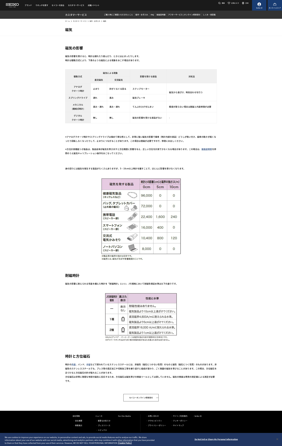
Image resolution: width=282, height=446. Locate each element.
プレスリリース (104, 425)
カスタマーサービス (80, 21)
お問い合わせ (153, 416)
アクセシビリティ (155, 420)
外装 (74, 364)
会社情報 (76, 416)
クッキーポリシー (180, 420)
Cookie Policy (125, 443)
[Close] (277, 439)
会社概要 (78, 420)
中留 (88, 364)
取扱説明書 (207, 149)
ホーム (67, 21)
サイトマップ (178, 425)
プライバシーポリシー (157, 425)
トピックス (102, 430)
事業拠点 (78, 425)
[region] (141, 439)
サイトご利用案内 (180, 416)
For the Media (124, 416)
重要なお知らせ (104, 420)
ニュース (98, 416)
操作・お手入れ (95, 21)
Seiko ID (198, 416)
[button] (221, 3)
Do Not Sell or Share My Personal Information (216, 439)
